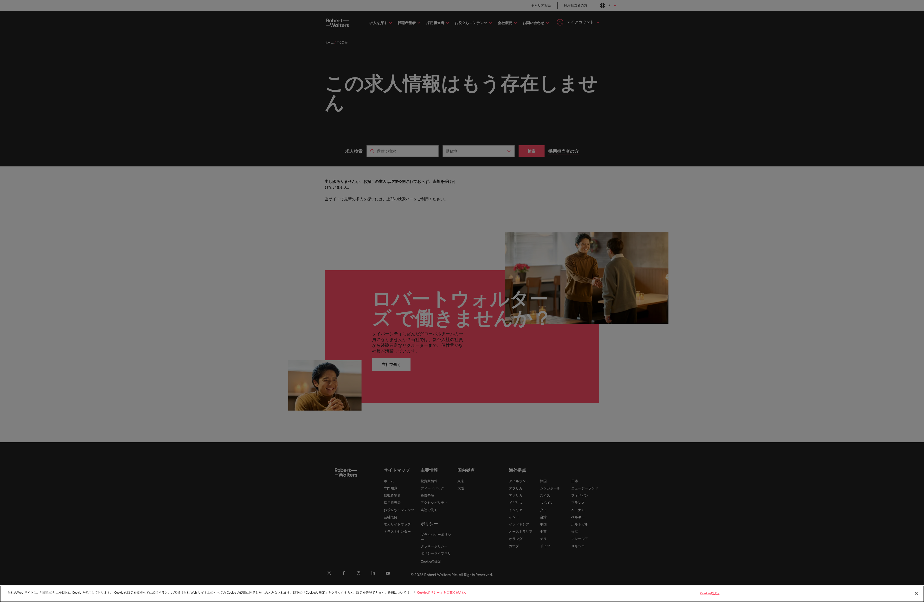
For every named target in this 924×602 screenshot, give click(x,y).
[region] (462, 593)
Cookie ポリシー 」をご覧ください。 (442, 592)
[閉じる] (916, 593)
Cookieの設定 (709, 593)
